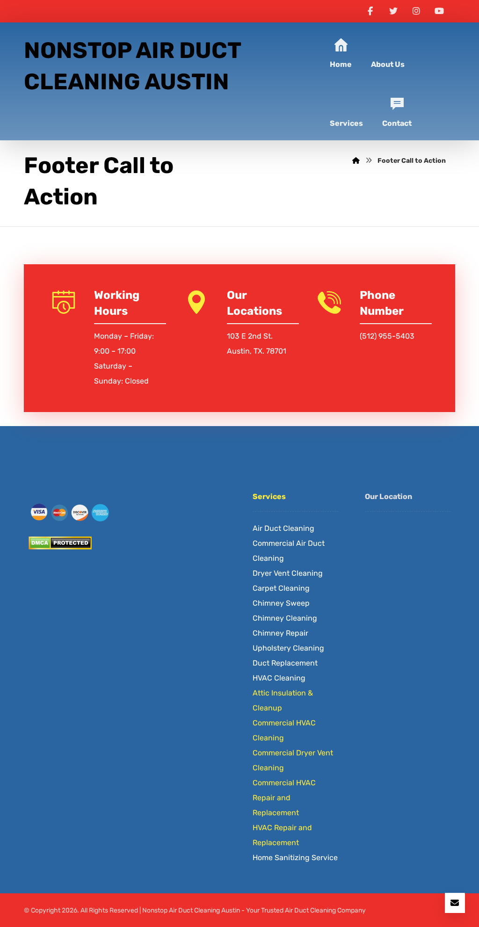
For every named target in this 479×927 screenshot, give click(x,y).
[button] (370, 11)
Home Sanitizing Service (295, 857)
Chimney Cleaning (285, 618)
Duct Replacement (285, 663)
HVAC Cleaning (279, 678)
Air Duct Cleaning (283, 528)
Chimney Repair (280, 633)
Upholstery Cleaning (288, 648)
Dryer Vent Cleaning (288, 573)
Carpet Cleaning (281, 588)
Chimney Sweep (281, 603)
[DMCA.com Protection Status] (127, 543)
